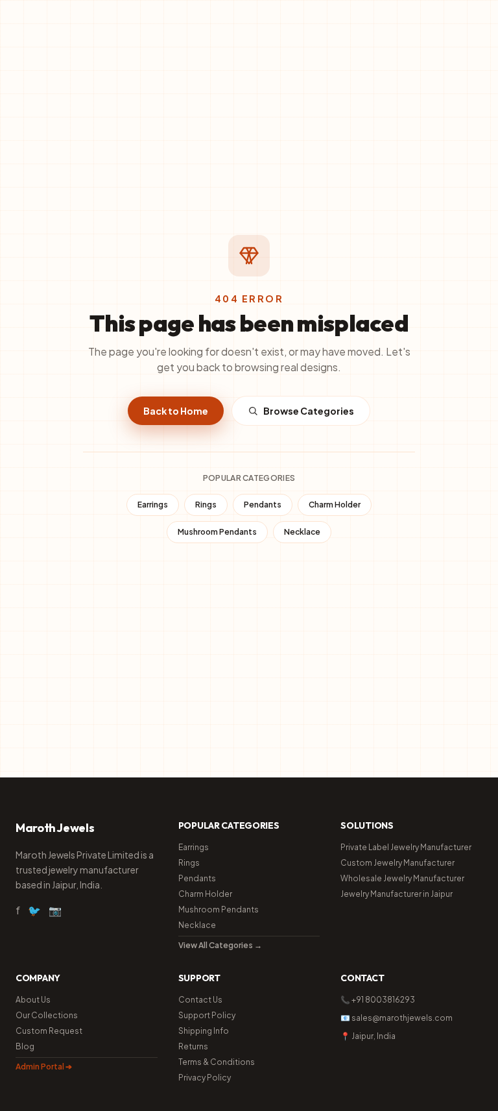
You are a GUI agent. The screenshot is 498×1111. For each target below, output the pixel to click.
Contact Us (200, 1000)
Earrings (152, 504)
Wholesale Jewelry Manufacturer (402, 878)
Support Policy (206, 1015)
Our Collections (47, 1015)
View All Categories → (220, 945)
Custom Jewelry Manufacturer (397, 863)
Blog (25, 1046)
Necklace (302, 532)
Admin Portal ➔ (44, 1066)
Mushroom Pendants (217, 532)
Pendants (262, 504)
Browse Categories (308, 411)
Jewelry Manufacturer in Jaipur (396, 894)
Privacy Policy (204, 1077)
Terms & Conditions (216, 1062)
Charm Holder (335, 504)
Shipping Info (203, 1031)
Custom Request (49, 1031)
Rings (206, 504)
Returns (193, 1046)
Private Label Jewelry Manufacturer (405, 847)
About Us (33, 1000)
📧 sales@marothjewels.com (396, 1018)
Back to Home (175, 411)
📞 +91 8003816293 (377, 1000)
